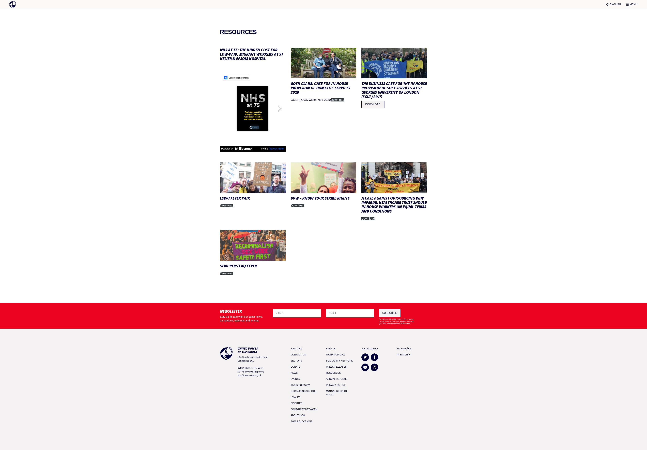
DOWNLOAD (372, 104)
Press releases (336, 366)
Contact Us (298, 354)
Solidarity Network (304, 409)
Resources (333, 372)
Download (337, 99)
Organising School (303, 391)
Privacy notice (336, 385)
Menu (633, 4)
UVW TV (295, 397)
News (294, 372)
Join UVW (296, 348)
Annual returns (336, 379)
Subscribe (389, 312)
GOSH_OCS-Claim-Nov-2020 (311, 99)
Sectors (296, 360)
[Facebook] (374, 357)
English (615, 4)
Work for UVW (300, 385)
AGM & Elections (301, 421)
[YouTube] (365, 367)
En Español (404, 348)
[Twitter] (365, 357)
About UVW (298, 415)
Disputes (296, 403)
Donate (295, 366)
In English (403, 354)
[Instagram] (374, 367)
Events (295, 379)
